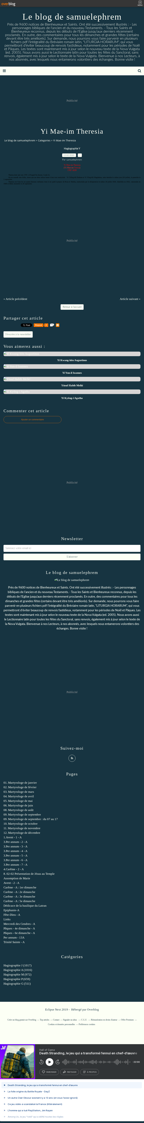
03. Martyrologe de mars (19, 791)
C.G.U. (84, 1020)
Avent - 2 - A (11, 883)
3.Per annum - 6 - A (15, 860)
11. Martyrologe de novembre (22, 828)
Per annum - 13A (14, 937)
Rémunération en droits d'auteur (104, 1020)
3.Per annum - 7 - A (15, 864)
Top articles (44, 1020)
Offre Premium (127, 1020)
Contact (56, 1020)
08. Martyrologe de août (19, 810)
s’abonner (51, 1072)
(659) (17, 979)
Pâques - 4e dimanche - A (19, 928)
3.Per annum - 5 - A (15, 855)
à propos (91, 1072)
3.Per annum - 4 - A (15, 851)
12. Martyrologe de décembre (22, 832)
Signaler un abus (70, 1020)
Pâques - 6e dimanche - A (19, 933)
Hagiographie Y (72, 149)
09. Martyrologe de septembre (22, 814)
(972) (17, 974)
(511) (17, 983)
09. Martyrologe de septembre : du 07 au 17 (31, 819)
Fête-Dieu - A (12, 914)
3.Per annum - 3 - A (15, 846)
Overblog (93, 1009)
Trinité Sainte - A (14, 942)
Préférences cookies (87, 1024)
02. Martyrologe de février (20, 787)
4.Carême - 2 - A (14, 869)
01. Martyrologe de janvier (20, 782)
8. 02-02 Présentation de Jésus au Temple (29, 873)
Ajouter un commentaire (32, 419)
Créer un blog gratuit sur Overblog (21, 1020)
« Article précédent (15, 299)
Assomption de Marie (17, 878)
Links (7, 919)
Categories (44, 140)
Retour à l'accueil (72, 307)
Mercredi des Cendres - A (19, 924)
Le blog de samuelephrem (72, 17)
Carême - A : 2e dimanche (19, 892)
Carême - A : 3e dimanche (19, 896)
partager (71, 1072)
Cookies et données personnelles (61, 1024)
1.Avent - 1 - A (13, 837)
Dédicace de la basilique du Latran (25, 905)
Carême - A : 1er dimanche (20, 887)
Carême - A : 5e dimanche (19, 901)
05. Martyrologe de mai (18, 801)
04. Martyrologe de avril (19, 796)
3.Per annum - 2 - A (15, 842)
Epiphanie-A (11, 910)
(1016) (18, 970)
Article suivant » (130, 299)
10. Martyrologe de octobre (21, 823)
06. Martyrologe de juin (18, 805)
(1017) (18, 965)
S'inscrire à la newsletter (18, 334)
